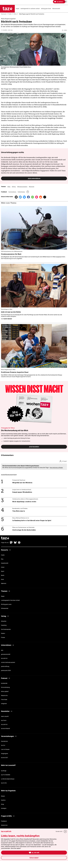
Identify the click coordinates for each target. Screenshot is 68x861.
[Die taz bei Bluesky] (15, 543)
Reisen (3, 796)
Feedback (4, 821)
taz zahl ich (4, 658)
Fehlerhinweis (21, 192)
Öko (2, 559)
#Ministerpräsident (22, 186)
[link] (18, 8)
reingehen (4, 703)
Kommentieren (12, 192)
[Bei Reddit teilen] (40, 197)
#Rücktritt (31, 186)
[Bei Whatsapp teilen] (32, 197)
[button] (65, 1)
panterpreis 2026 (6, 670)
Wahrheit (3, 583)
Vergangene (4, 753)
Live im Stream (5, 749)
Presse (3, 637)
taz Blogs (3, 771)
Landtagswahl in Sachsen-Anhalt (10, 600)
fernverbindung (5, 687)
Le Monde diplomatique (7, 779)
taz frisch (3, 720)
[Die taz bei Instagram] (19, 543)
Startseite (3, 14)
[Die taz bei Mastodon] (11, 543)
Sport (2, 571)
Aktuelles (3, 621)
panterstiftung (5, 666)
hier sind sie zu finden (56, 467)
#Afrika (14, 186)
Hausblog (3, 625)
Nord (2, 579)
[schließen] (65, 831)
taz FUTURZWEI (5, 775)
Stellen (3, 633)
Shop (2, 804)
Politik (10, 14)
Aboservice (4, 825)
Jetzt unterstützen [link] (34, 178)
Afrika (15, 14)
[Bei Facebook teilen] (28, 197)
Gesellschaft (4, 563)
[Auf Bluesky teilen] (24, 197)
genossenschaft (5, 654)
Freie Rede (4, 699)
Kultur (3, 567)
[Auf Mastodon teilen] (20, 197)
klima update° (5, 691)
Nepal (2, 596)
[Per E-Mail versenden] (16, 197)
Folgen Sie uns (5, 542)
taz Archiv (4, 783)
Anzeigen (3, 808)
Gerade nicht (59, 831)
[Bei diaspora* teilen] (36, 197)
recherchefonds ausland (8, 662)
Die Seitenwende (6, 629)
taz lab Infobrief (5, 728)
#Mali (9, 186)
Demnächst (4, 741)
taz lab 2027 (4, 757)
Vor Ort (3, 745)
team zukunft (5, 716)
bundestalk (4, 683)
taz (5, 538)
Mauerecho (4, 695)
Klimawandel (4, 608)
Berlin (2, 575)
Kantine (3, 800)
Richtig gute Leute (6, 604)
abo (2, 650)
